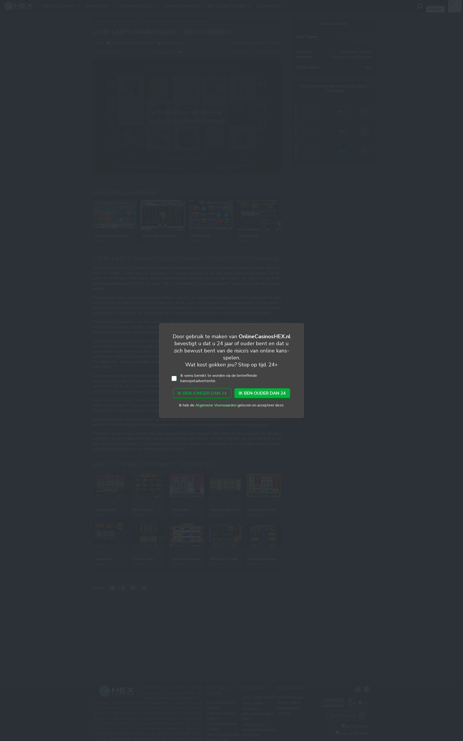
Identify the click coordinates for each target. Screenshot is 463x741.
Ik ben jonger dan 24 (202, 393)
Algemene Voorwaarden (216, 405)
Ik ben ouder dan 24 (262, 393)
